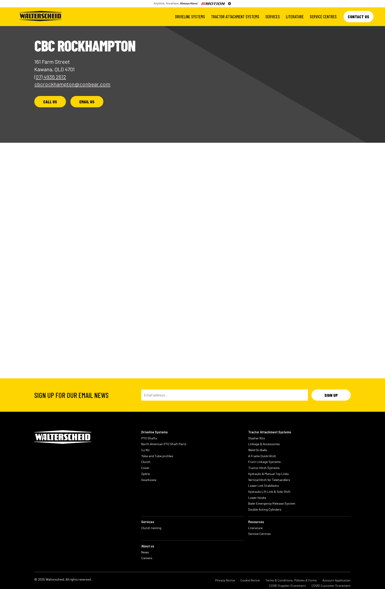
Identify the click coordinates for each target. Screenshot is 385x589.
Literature (295, 16)
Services (272, 16)
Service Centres (323, 16)
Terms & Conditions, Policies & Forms (291, 580)
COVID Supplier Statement (287, 585)
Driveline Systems (190, 16)
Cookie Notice (250, 580)
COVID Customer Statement (331, 585)
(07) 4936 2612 (50, 76)
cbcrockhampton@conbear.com (72, 84)
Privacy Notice (225, 580)
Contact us (358, 16)
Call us (50, 101)
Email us (86, 101)
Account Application (336, 580)
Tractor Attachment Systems (235, 16)
